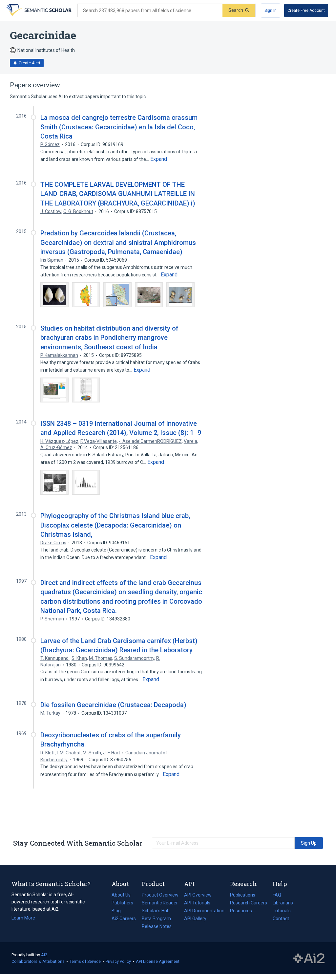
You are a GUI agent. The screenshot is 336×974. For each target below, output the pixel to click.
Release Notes (157, 926)
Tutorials (282, 910)
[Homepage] (38, 10)
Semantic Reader (160, 902)
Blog (119, 911)
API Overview (198, 895)
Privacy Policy (118, 961)
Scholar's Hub (156, 910)
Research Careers (248, 903)
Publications (242, 895)
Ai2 (44, 954)
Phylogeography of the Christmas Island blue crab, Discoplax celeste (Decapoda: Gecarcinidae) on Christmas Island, (115, 525)
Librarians (283, 902)
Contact (281, 918)
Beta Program (156, 918)
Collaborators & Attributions (38, 961)
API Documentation (204, 911)
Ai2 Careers (124, 919)
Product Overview (160, 895)
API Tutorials (197, 902)
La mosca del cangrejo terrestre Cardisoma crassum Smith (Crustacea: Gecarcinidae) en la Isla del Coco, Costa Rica (119, 127)
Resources (241, 911)
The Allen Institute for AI (309, 958)
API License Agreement (157, 961)
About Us (121, 895)
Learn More (23, 917)
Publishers (122, 902)
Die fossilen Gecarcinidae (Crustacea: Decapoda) (113, 705)
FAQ (277, 895)
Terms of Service (85, 961)
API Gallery (195, 918)
